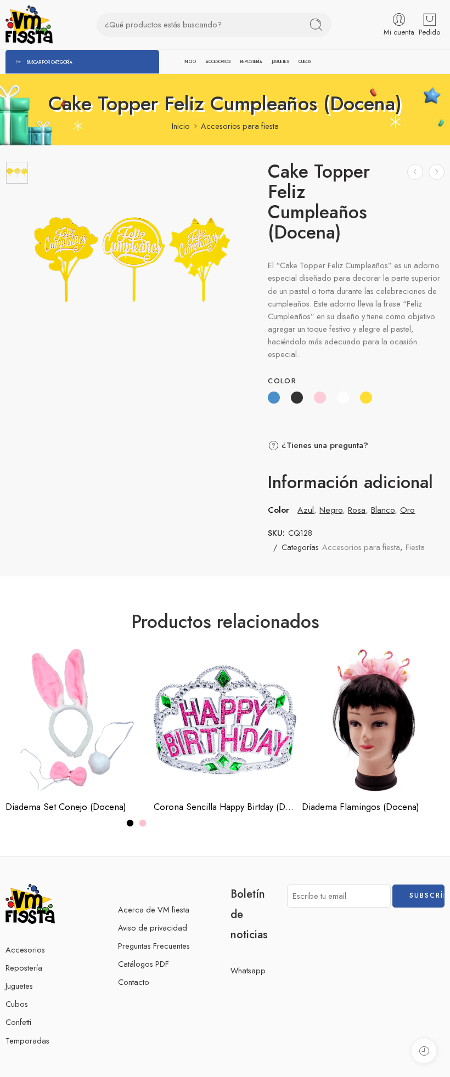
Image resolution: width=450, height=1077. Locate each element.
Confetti (18, 1022)
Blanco (383, 509)
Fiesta (415, 547)
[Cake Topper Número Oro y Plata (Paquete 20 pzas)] (437, 172)
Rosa (356, 509)
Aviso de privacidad (152, 927)
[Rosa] (143, 823)
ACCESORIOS (218, 62)
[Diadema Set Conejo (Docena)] (76, 720)
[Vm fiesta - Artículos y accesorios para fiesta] (29, 24)
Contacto (133, 982)
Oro (407, 509)
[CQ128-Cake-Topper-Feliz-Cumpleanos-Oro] (17, 173)
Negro (330, 509)
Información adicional (350, 482)
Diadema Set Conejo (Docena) (65, 806)
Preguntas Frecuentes (154, 945)
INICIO (190, 62)
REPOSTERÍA (251, 62)
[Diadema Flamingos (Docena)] (373, 720)
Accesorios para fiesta (240, 126)
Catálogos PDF (143, 964)
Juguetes (19, 985)
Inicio (181, 126)
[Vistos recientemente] (424, 1051)
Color (282, 381)
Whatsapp (248, 970)
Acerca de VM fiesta (153, 909)
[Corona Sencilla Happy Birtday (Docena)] (225, 720)
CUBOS (305, 62)
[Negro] (130, 823)
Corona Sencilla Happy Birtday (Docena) (225, 806)
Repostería (23, 967)
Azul (305, 509)
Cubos (16, 1004)
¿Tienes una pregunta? (323, 445)
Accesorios (25, 949)
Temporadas (27, 1040)
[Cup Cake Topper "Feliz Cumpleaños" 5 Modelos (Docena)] (415, 172)
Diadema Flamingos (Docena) (360, 806)
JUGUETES (280, 62)
